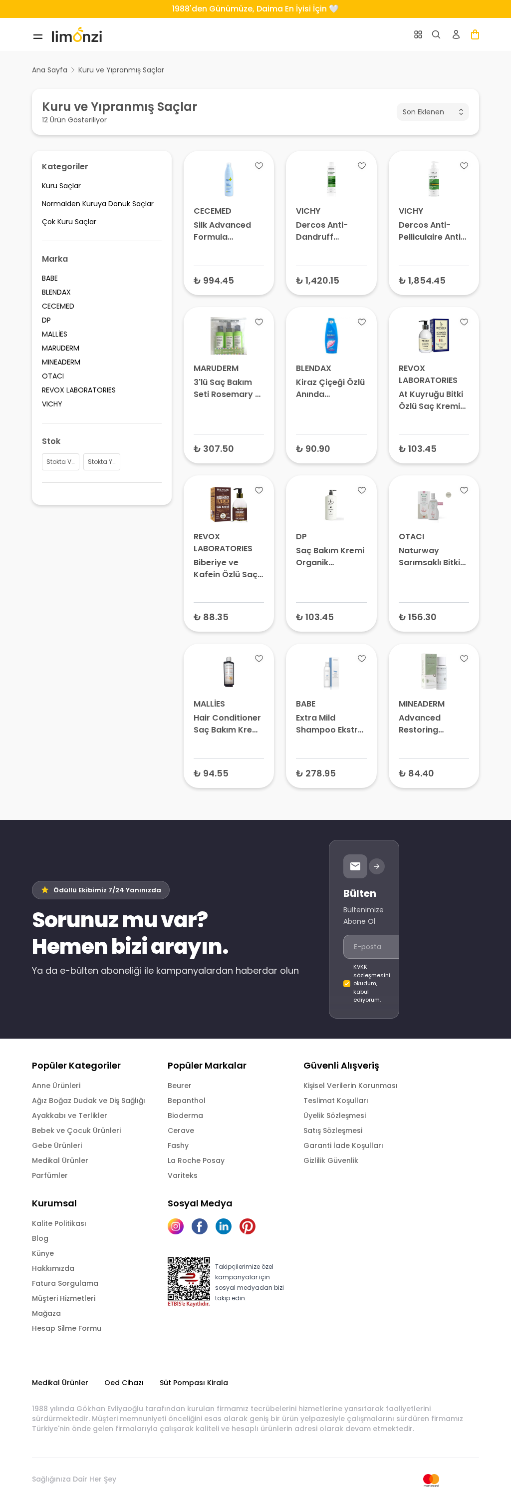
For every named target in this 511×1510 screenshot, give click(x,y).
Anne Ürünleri (56, 1086)
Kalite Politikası (59, 1223)
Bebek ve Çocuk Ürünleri (76, 1130)
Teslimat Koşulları (335, 1101)
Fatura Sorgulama (65, 1283)
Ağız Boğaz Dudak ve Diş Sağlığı (88, 1101)
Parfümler (50, 1175)
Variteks (183, 1175)
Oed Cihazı (124, 1383)
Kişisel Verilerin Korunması (350, 1086)
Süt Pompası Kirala (194, 1383)
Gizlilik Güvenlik (330, 1160)
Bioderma (185, 1116)
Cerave (181, 1130)
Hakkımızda (53, 1268)
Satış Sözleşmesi (332, 1130)
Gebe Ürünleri (57, 1145)
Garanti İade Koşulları (343, 1145)
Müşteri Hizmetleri (63, 1298)
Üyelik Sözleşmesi (334, 1116)
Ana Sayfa (49, 70)
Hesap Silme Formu (66, 1328)
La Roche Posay (196, 1160)
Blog (40, 1238)
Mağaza (46, 1313)
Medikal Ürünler (60, 1160)
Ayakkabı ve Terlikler (69, 1116)
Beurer (180, 1086)
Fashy (178, 1145)
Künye (43, 1253)
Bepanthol (187, 1101)
